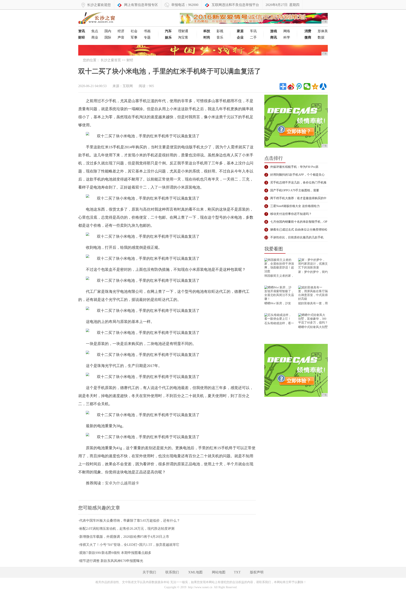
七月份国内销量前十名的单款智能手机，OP (298, 221)
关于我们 (149, 572)
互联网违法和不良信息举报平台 (235, 5)
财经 (129, 60)
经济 (121, 31)
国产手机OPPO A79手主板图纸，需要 (294, 190)
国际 (107, 37)
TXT (237, 572)
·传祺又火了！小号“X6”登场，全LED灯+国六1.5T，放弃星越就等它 (128, 544)
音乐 (220, 37)
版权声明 (256, 572)
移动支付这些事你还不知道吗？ (291, 213)
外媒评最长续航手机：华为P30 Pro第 (294, 166)
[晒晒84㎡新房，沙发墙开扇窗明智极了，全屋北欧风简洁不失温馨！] (279, 294)
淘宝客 (183, 37)
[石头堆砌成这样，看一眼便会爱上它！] (279, 317)
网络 (286, 31)
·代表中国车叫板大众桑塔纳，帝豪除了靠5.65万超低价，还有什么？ (129, 520)
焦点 (94, 31)
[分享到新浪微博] (291, 86)
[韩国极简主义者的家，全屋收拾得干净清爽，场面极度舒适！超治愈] (279, 266)
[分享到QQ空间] (315, 86)
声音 (121, 37)
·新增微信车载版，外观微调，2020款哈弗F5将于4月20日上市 (123, 536)
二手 (253, 37)
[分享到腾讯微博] (299, 86)
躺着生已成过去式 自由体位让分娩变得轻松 (298, 229)
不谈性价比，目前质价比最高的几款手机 (297, 237)
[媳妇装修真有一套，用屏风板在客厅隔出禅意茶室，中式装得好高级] (313, 294)
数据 (321, 37)
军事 (134, 37)
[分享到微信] (307, 86)
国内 (107, 31)
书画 (147, 31)
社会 (134, 31)
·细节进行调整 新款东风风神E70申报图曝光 (110, 561)
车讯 (253, 31)
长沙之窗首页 (111, 60)
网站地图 (218, 572)
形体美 (323, 31)
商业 (94, 37)
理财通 (183, 31)
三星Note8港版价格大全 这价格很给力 (295, 206)
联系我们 (172, 572)
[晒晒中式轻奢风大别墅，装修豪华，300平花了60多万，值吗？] (313, 319)
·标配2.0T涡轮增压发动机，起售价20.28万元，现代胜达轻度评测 (126, 528)
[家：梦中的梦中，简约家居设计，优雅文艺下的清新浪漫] (313, 264)
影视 (220, 31)
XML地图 (195, 572)
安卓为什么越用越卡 (122, 483)
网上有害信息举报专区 (141, 5)
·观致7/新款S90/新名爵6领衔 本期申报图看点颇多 (114, 552)
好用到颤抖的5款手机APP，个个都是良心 (297, 174)
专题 (147, 37)
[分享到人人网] (323, 86)
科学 (286, 37)
